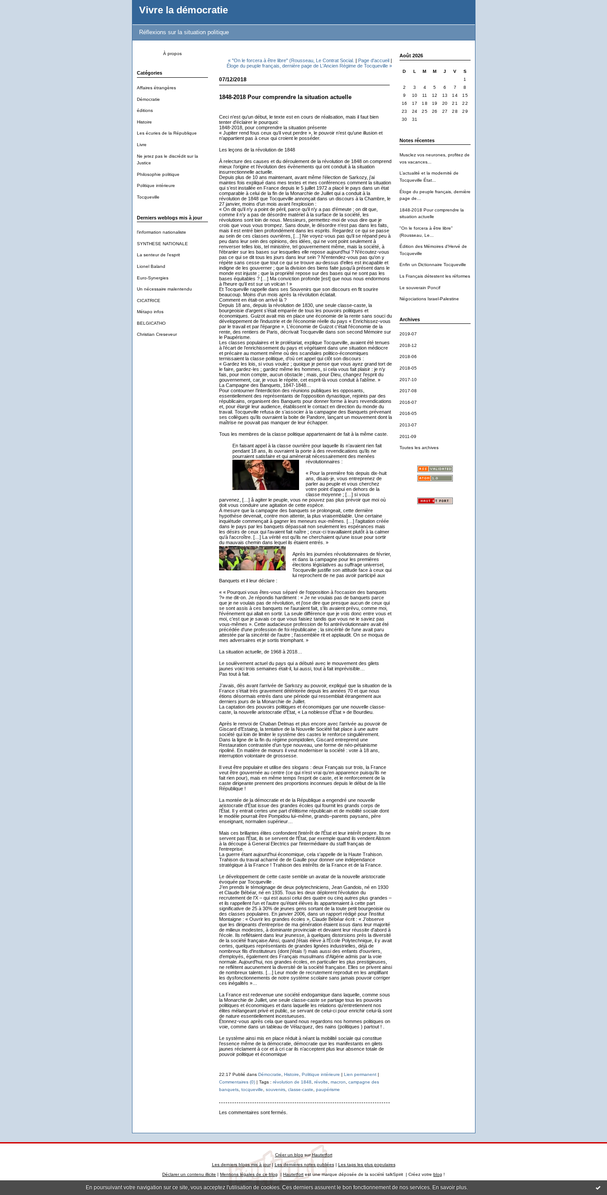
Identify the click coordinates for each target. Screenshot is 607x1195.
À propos (172, 53)
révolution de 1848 (292, 1081)
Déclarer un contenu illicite (189, 1174)
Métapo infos (150, 311)
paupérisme (328, 1089)
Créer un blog (289, 1154)
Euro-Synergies (152, 277)
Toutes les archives (419, 447)
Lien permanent (360, 1074)
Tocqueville (148, 197)
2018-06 (408, 356)
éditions (145, 110)
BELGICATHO (151, 323)
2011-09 (407, 436)
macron (338, 1081)
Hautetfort (322, 1154)
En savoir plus (449, 1187)
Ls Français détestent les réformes (434, 276)
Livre (142, 144)
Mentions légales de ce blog (249, 1174)
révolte (321, 1081)
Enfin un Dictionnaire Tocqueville (432, 264)
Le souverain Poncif (419, 287)
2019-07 (408, 333)
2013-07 (408, 424)
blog (437, 1174)
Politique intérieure (156, 185)
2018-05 (408, 368)
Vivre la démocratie (183, 10)
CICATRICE (148, 300)
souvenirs (275, 1089)
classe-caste (300, 1089)
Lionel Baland (151, 266)
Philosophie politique (158, 174)
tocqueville (252, 1089)
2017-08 (408, 390)
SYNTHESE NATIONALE (162, 243)
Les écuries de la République (167, 133)
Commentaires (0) (237, 1081)
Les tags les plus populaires (366, 1164)
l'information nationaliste (161, 232)
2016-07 (408, 402)
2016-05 (408, 413)
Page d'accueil (373, 60)
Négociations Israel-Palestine (429, 298)
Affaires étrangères (156, 87)
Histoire (144, 122)
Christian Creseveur (157, 334)
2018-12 (408, 345)
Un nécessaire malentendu (164, 289)
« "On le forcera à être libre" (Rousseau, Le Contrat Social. (291, 60)
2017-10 (408, 379)
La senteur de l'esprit (158, 254)
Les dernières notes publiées (304, 1164)
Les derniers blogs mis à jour (241, 1164)
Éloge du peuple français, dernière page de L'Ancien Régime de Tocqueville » (309, 65)
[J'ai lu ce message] (598, 1187)
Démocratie (148, 99)
